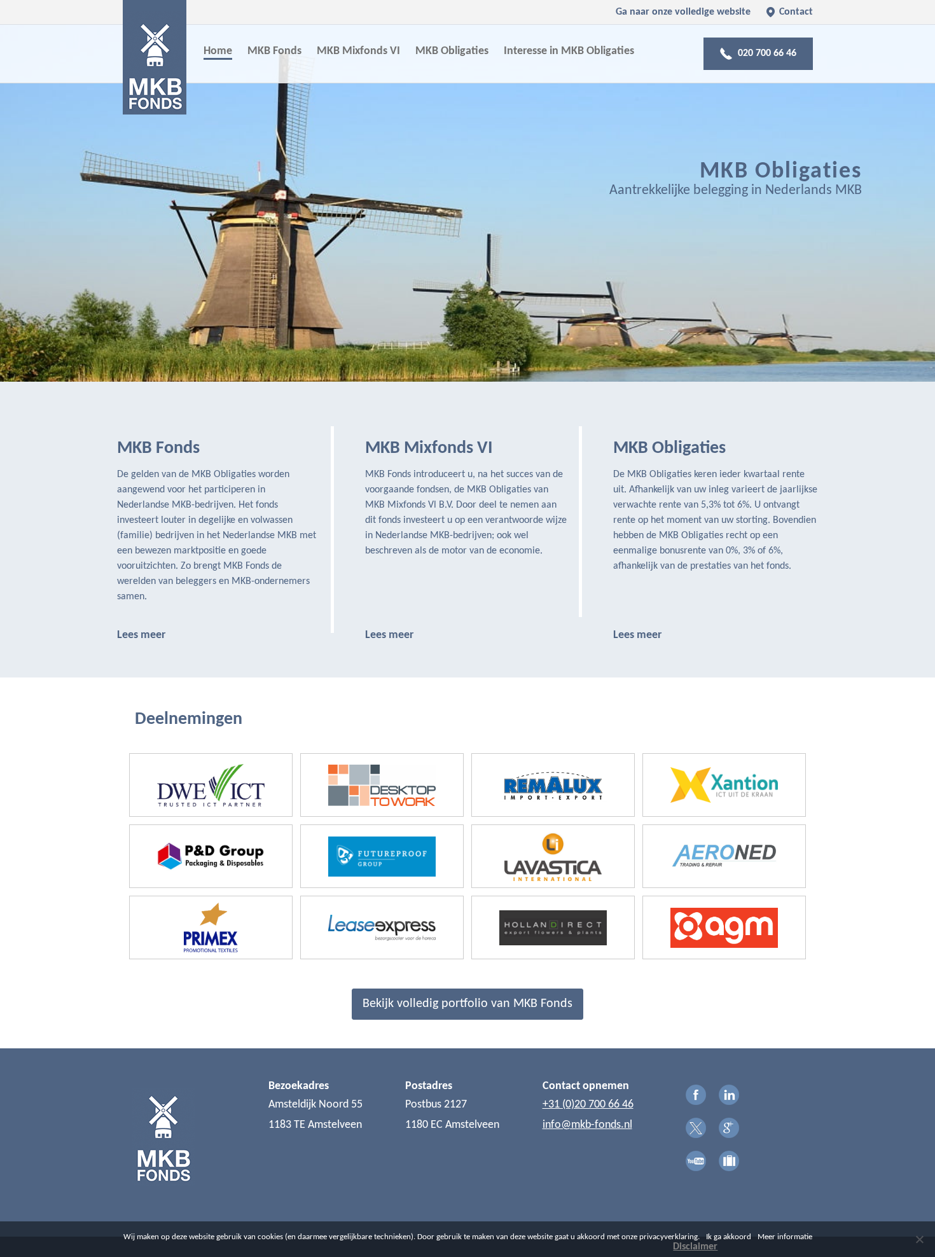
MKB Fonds (274, 51)
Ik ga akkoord (728, 1237)
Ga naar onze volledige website (683, 12)
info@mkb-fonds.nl (587, 1125)
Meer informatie (785, 1237)
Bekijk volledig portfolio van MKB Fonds (467, 1003)
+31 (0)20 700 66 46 (588, 1105)
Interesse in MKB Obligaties (569, 51)
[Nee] (919, 1239)
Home (218, 51)
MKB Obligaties (451, 51)
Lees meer (141, 635)
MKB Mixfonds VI (358, 51)
